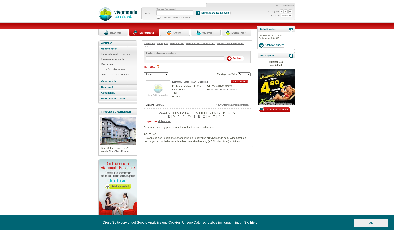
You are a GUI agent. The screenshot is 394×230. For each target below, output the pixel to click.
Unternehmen (109, 48)
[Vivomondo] (117, 20)
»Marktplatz (162, 43)
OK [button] (371, 222)
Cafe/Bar (160, 105)
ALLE (162, 112)
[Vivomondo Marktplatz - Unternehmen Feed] (158, 67)
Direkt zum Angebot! (277, 109)
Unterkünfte (108, 87)
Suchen (148, 13)
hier (253, 222)
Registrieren (288, 5)
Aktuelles (106, 43)
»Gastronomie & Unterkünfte (230, 43)
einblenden (164, 121)
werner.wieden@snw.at (225, 89)
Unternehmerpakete (113, 98)
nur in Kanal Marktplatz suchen (175, 17)
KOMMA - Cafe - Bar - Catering (190, 82)
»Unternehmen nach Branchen (200, 43)
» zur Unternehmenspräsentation (232, 105)
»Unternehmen (177, 43)
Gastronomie (108, 81)
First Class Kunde (119, 151)
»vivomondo (149, 43)
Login (275, 5)
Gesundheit (108, 92)
